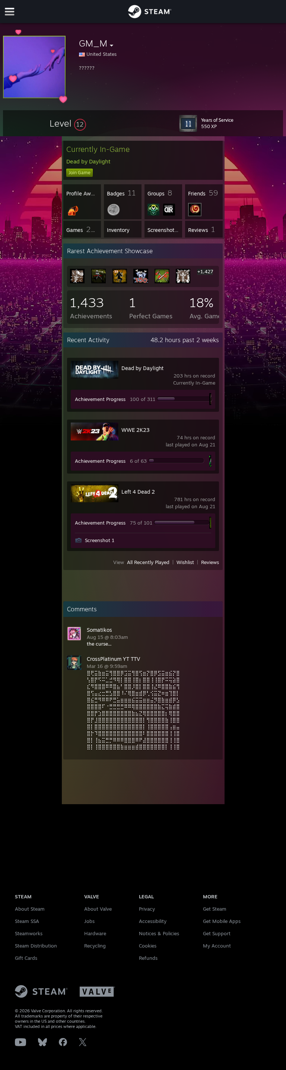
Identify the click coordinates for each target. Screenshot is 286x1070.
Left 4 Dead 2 (138, 491)
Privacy (147, 909)
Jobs (89, 921)
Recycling (95, 946)
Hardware (95, 933)
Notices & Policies (159, 933)
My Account (217, 946)
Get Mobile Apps (222, 921)
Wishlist (185, 562)
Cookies (147, 946)
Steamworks (28, 933)
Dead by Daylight (142, 368)
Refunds (148, 958)
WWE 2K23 (135, 430)
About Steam (30, 909)
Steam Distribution (36, 946)
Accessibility (152, 921)
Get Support (217, 933)
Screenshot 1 (99, 540)
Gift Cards (26, 958)
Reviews (210, 562)
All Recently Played (148, 562)
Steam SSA (27, 921)
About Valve (98, 909)
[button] (68, 123)
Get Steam (214, 909)
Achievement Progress (100, 399)
